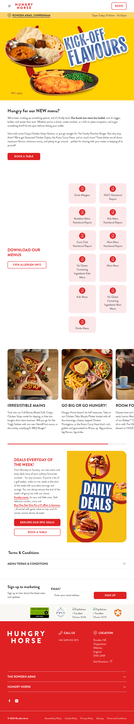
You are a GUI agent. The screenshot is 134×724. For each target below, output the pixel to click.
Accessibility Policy (53, 718)
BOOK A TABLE (37, 532)
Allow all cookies (109, 395)
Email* (56, 589)
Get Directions (100, 661)
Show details (116, 385)
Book (118, 6)
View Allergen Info (27, 265)
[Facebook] (9, 701)
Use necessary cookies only (66, 395)
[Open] (9, 6)
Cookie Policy (71, 718)
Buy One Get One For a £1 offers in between (37, 505)
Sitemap (100, 718)
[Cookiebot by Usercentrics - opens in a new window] (116, 325)
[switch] (50, 373)
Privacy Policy (86, 718)
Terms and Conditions (116, 718)
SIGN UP (110, 595)
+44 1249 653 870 (69, 640)
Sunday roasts (21, 497)
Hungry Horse (19, 687)
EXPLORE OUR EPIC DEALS (37, 522)
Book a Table (23, 156)
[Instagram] (17, 701)
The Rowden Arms (22, 677)
